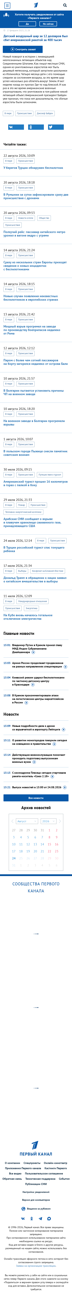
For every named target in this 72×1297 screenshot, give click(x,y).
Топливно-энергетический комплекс (23, 512)
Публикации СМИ (36, 1184)
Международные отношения (32, 601)
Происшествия (24, 113)
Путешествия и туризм (50, 474)
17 (14, 851)
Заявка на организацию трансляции (36, 1265)
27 (14, 830)
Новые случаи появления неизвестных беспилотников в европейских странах (30, 298)
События (64, 1178)
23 (56, 851)
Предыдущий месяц (12, 821)
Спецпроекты (32, 1163)
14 (42, 844)
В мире (8, 113)
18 (21, 851)
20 (35, 851)
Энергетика (31, 608)
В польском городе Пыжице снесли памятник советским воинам (35, 453)
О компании (12, 1163)
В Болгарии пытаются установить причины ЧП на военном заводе (33, 392)
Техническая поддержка (40, 1178)
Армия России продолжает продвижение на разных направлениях (37, 664)
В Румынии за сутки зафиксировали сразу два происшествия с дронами (35, 196)
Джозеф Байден (45, 113)
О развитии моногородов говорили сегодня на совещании (39, 741)
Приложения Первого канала (23, 1168)
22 (49, 851)
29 (28, 830)
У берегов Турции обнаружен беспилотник (33, 168)
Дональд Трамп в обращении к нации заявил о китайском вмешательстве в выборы (34, 579)
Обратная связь (12, 1178)
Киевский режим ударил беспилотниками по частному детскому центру (38, 681)
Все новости (36, 798)
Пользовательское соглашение (44, 1173)
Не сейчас (48, 23)
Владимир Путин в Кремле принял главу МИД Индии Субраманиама (37, 648)
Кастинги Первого (56, 1168)
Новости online (25, 218)
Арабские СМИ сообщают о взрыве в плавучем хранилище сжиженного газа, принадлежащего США (32, 522)
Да (27, 23)
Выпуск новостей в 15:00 (36, 787)
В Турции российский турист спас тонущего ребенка (33, 549)
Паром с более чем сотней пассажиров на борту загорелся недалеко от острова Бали (35, 362)
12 (28, 844)
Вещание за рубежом (39, 1208)
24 (14, 858)
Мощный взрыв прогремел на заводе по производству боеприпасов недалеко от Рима (31, 329)
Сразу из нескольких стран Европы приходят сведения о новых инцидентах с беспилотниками (35, 265)
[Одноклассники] (36, 127)
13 (35, 844)
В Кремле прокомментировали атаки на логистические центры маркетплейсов (38, 699)
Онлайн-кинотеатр (55, 1163)
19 (28, 851)
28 (21, 830)
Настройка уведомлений (36, 1192)
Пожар (21, 505)
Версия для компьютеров (36, 1200)
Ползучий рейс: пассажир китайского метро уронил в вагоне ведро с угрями (34, 233)
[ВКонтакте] (16, 127)
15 (49, 844)
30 (35, 830)
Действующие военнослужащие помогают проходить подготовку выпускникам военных (38, 758)
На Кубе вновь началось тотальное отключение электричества (27, 617)
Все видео (15, 1173)
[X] (56, 127)
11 (21, 844)
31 (42, 830)
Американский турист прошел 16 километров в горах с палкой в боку (35, 483)
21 (42, 851)
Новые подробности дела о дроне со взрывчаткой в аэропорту (36, 727)
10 (14, 844)
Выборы (22, 570)
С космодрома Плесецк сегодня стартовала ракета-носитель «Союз (39, 774)
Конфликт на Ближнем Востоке (47, 570)
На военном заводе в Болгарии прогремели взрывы (34, 422)
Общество (44, 218)
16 (56, 844)
